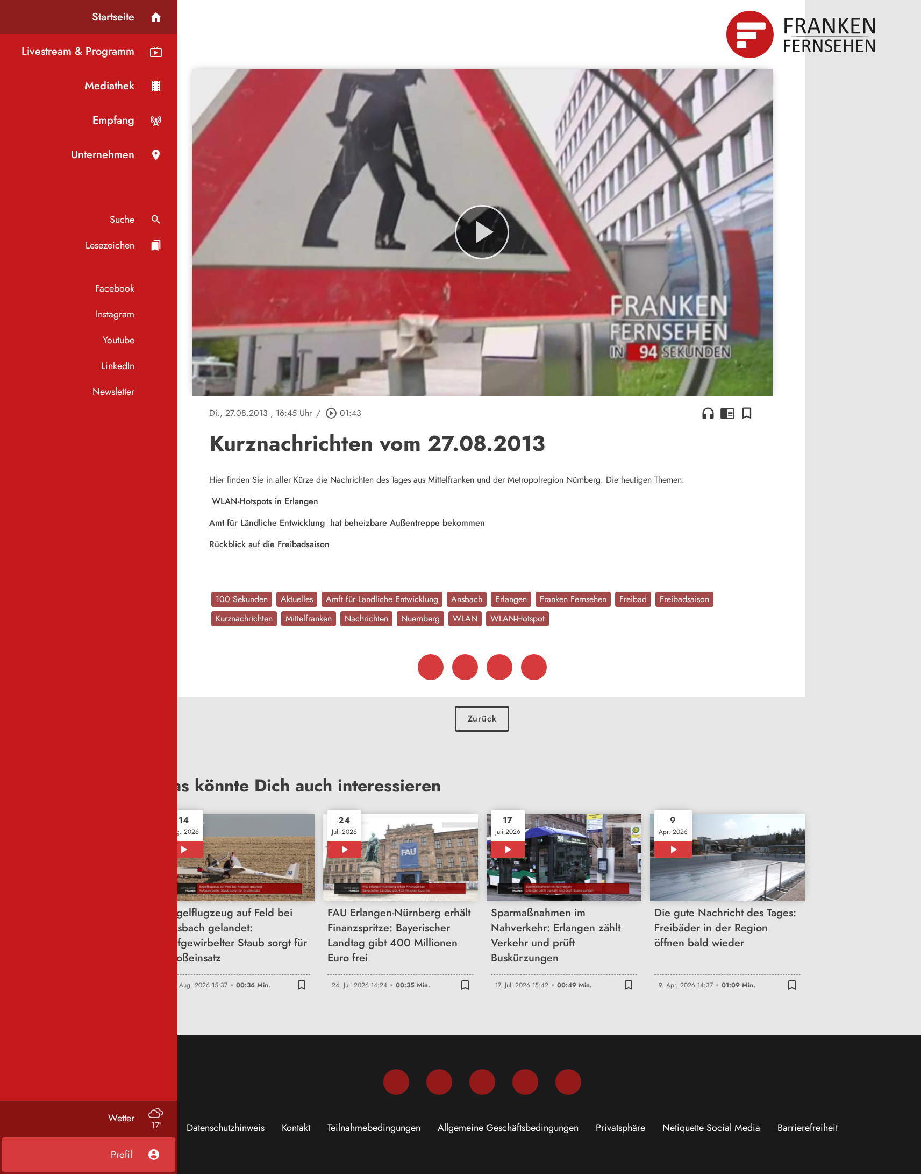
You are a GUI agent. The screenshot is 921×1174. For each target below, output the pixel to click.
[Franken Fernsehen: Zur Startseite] (802, 34)
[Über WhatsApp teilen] (499, 667)
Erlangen (511, 599)
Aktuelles (297, 599)
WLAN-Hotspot (517, 618)
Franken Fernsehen (573, 599)
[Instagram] (439, 1082)
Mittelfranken (308, 618)
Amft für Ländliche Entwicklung (382, 599)
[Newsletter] (568, 1082)
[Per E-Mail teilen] (534, 667)
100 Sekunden (242, 599)
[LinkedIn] (525, 1082)
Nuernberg (420, 618)
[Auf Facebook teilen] (431, 667)
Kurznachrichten (244, 618)
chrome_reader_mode (727, 413)
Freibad (633, 599)
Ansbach (466, 599)
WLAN (465, 618)
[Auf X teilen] (465, 667)
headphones (708, 413)
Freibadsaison (684, 599)
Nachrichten (366, 618)
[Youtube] (482, 1082)
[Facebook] (396, 1082)
